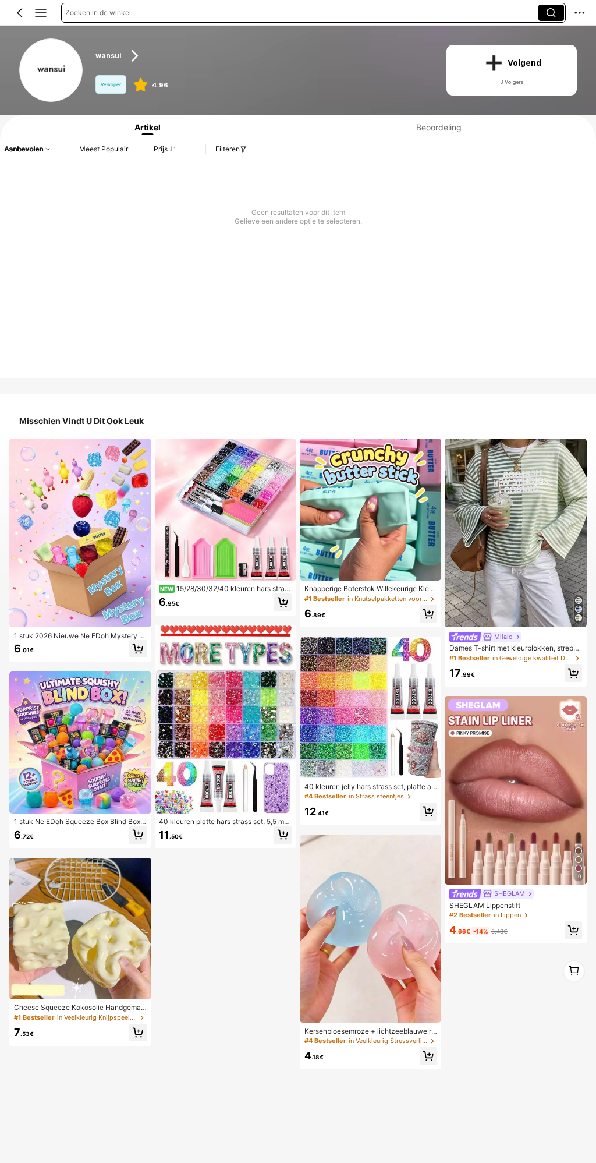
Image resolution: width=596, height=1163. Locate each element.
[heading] (261, 56)
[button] (19, 13)
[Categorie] (40, 13)
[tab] (144, 127)
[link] (51, 70)
